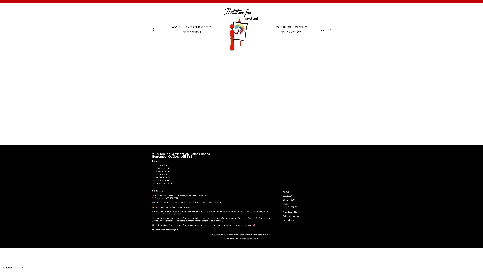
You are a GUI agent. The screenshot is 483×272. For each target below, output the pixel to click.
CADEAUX (301, 27)
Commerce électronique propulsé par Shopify (241, 238)
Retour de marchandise (293, 216)
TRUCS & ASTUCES (291, 32)
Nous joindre (288, 220)
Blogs (285, 204)
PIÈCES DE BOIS (192, 32)
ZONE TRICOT (283, 27)
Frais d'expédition (290, 212)
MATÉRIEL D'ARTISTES (199, 27)
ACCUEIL (177, 27)
